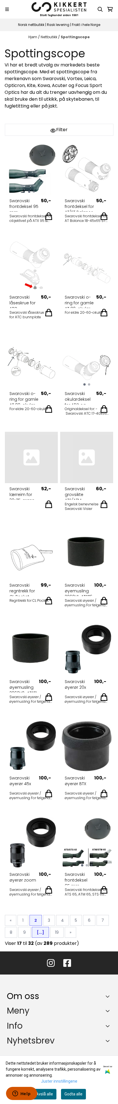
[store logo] (59, 9)
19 (57, 932)
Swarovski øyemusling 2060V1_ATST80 (78, 589)
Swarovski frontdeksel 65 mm (76, 878)
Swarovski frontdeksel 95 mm (23, 205)
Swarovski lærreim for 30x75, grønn (22, 493)
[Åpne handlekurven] (110, 9)
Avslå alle (44, 1094)
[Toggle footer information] (109, 996)
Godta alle (73, 1094)
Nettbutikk (49, 37)
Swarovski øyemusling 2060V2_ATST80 (23, 685)
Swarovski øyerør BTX (75, 781)
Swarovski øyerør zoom (22, 877)
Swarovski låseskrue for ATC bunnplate (22, 301)
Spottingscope (75, 37)
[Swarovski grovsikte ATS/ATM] (86, 457)
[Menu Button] (7, 9)
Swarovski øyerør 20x (75, 684)
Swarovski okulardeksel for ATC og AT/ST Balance (79, 397)
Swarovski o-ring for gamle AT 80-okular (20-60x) (79, 301)
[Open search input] (100, 9)
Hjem (33, 37)
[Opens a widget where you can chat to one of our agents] (21, 1094)
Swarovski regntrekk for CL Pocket (22, 589)
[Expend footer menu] (109, 1010)
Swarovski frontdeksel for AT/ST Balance (79, 205)
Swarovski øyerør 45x (20, 781)
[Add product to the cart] (48, 216)
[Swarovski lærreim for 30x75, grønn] (31, 457)
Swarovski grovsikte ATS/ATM (75, 493)
